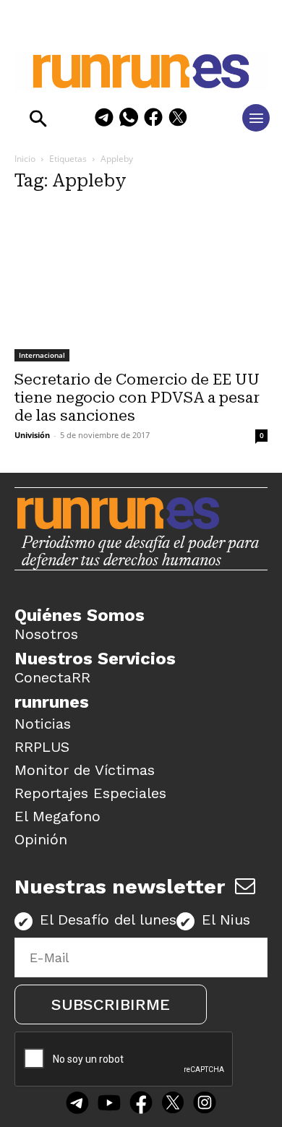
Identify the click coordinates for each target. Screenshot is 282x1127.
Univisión (32, 434)
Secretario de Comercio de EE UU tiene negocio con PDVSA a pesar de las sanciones (137, 397)
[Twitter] (173, 1104)
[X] (178, 120)
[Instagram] (204, 1104)
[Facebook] (153, 120)
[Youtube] (109, 1104)
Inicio (24, 159)
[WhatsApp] (128, 120)
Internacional (42, 355)
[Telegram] (104, 120)
